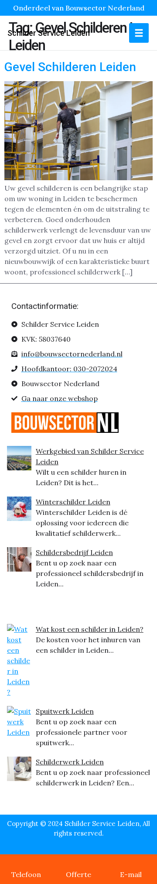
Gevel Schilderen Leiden (70, 67)
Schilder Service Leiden (48, 33)
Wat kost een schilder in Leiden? (89, 629)
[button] (139, 33)
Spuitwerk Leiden (65, 711)
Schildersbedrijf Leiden (74, 552)
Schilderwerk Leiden (70, 761)
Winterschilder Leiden (73, 501)
